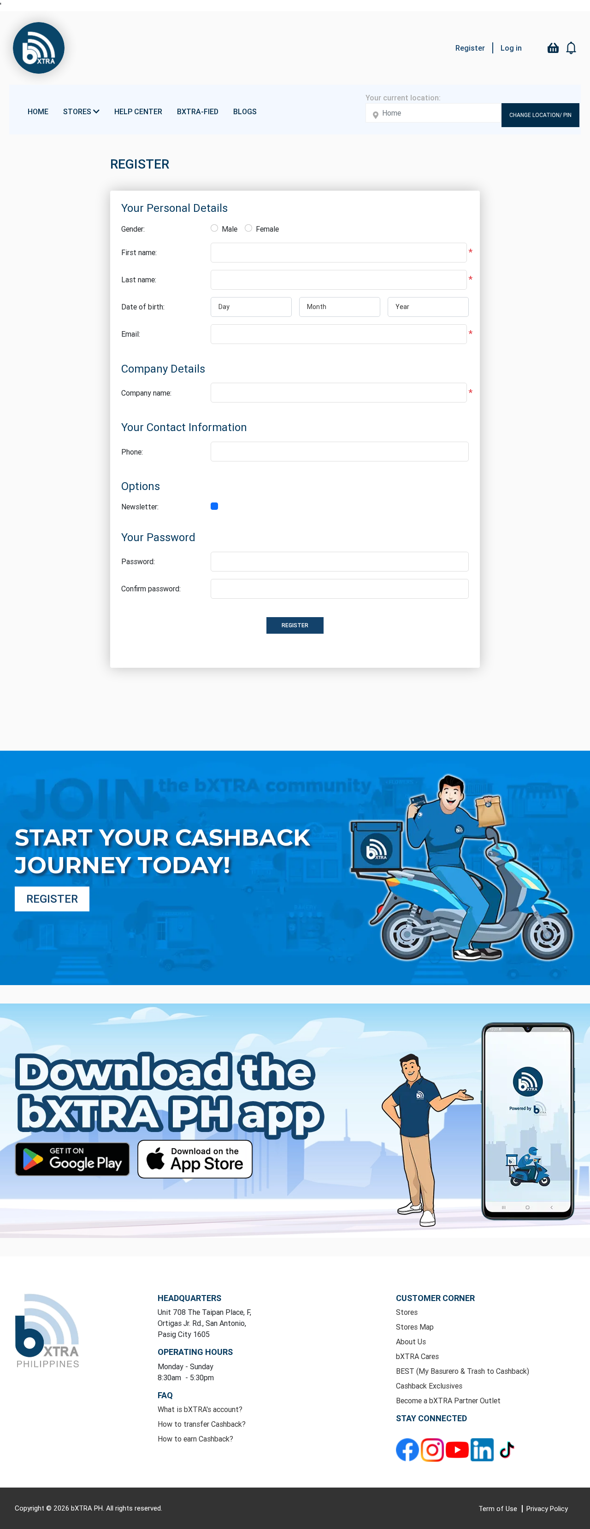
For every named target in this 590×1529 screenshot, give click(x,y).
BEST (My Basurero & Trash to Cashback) (462, 1371)
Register (470, 48)
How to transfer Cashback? (202, 1424)
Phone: (132, 451)
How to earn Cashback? (195, 1438)
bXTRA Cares (417, 1356)
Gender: (133, 228)
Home (38, 111)
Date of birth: (143, 306)
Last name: (138, 279)
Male (229, 228)
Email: (130, 333)
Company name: (146, 392)
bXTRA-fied (197, 111)
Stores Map (415, 1326)
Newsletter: (140, 506)
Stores (407, 1312)
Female (267, 228)
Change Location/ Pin (540, 114)
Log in (511, 48)
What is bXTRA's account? (200, 1409)
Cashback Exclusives (429, 1385)
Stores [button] (78, 111)
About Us (411, 1341)
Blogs (245, 111)
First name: (139, 252)
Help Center (138, 111)
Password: (138, 561)
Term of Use (498, 1508)
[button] (571, 47)
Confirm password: (151, 588)
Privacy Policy (547, 1508)
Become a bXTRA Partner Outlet (448, 1400)
